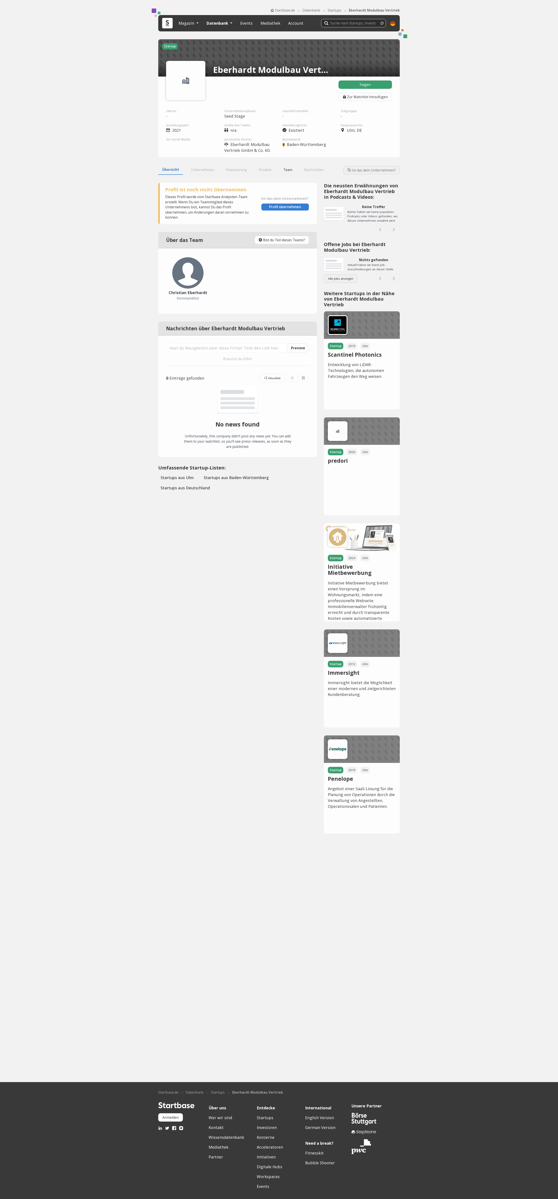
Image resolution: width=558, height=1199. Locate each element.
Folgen (365, 84)
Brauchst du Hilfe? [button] (237, 358)
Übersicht (170, 169)
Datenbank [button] (217, 23)
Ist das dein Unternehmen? (374, 170)
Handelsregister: (294, 125)
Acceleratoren (270, 1147)
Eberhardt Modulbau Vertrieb (374, 10)
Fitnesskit (314, 1153)
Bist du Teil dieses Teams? (284, 240)
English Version (319, 1117)
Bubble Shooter (320, 1162)
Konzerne (265, 1137)
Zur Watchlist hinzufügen (367, 96)
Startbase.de (285, 10)
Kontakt (216, 1127)
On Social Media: (178, 139)
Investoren (267, 1127)
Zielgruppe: (349, 111)
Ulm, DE (354, 130)
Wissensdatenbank (226, 1137)
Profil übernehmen (285, 206)
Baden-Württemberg (306, 144)
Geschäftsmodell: (295, 111)
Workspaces (268, 1176)
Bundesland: (291, 139)
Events (246, 23)
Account (295, 23)
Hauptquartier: (352, 125)
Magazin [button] (187, 23)
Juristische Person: (238, 139)
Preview (298, 348)
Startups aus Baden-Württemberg (236, 477)
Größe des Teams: (237, 125)
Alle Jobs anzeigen (340, 279)
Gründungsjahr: (177, 125)
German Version (320, 1127)
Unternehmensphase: (240, 111)
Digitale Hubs (269, 1166)
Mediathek (270, 23)
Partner (216, 1157)
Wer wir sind (220, 1117)
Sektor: (171, 111)
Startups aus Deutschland (185, 487)
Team (287, 169)
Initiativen (266, 1157)
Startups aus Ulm (177, 477)
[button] (393, 23)
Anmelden (170, 1117)
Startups (334, 10)
